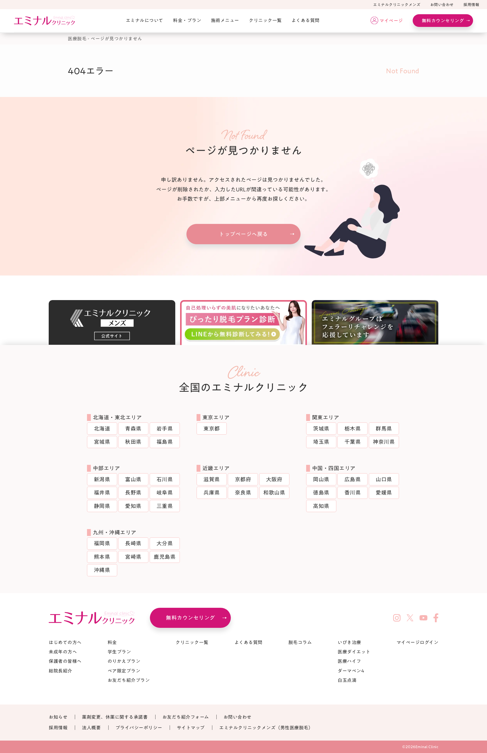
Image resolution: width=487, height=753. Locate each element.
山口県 (384, 479)
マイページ (391, 20)
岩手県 (164, 428)
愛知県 (133, 506)
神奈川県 (384, 442)
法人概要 (91, 727)
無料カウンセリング (443, 20)
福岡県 (102, 543)
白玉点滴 (347, 680)
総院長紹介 (60, 670)
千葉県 (352, 442)
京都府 (243, 479)
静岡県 (102, 506)
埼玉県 (321, 442)
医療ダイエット (354, 651)
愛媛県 (384, 492)
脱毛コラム (300, 642)
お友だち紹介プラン (129, 680)
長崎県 (133, 543)
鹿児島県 (165, 557)
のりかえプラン (124, 661)
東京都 (211, 428)
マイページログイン (417, 642)
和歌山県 (274, 492)
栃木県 (352, 428)
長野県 (133, 492)
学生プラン (119, 651)
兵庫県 (211, 492)
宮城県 (102, 442)
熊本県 (102, 557)
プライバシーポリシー (138, 727)
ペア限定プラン (124, 670)
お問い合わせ (442, 5)
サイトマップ (191, 727)
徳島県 (321, 492)
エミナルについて (144, 20)
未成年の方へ (63, 651)
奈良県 (243, 492)
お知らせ (58, 717)
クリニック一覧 (265, 20)
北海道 (102, 428)
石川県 (164, 479)
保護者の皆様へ (65, 661)
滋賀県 (211, 479)
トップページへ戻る (243, 234)
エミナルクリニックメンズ (396, 5)
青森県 (133, 428)
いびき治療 (349, 642)
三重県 (164, 506)
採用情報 (471, 5)
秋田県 (133, 442)
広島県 (352, 479)
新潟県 (102, 479)
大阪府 (274, 479)
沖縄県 (102, 570)
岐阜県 (164, 492)
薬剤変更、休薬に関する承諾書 (115, 717)
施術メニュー (225, 20)
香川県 (352, 492)
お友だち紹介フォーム (185, 717)
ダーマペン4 (351, 670)
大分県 (164, 543)
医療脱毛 (77, 38)
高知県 (321, 506)
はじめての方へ (65, 642)
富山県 (133, 479)
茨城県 (321, 428)
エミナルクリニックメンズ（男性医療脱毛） (266, 727)
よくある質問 (305, 20)
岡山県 (321, 479)
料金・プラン (187, 20)
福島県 (164, 442)
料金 (112, 642)
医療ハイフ (349, 661)
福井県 (102, 492)
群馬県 (384, 428)
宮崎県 (133, 557)
